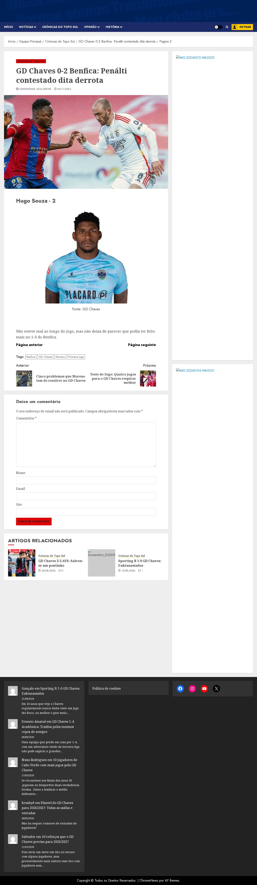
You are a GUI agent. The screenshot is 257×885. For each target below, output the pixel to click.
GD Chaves (45, 357)
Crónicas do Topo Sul (60, 27)
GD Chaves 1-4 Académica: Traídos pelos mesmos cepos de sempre (48, 726)
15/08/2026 (129, 570)
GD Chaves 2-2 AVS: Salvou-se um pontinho (60, 563)
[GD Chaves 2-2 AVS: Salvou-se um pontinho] (21, 562)
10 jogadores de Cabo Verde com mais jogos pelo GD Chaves (49, 765)
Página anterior (29, 344)
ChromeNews (149, 880)
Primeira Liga (76, 357)
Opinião (90, 27)
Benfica (31, 357)
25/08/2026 (49, 570)
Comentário (26, 418)
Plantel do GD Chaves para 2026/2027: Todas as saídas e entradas (47, 808)
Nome (20, 473)
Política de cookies (106, 688)
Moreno (60, 357)
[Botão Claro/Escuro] (218, 27)
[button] (226, 27)
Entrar (245, 27)
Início (8, 27)
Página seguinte (142, 344)
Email (20, 488)
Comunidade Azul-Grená (35, 89)
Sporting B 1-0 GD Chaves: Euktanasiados (139, 563)
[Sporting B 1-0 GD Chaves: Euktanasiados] (101, 562)
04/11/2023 (64, 89)
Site (19, 504)
